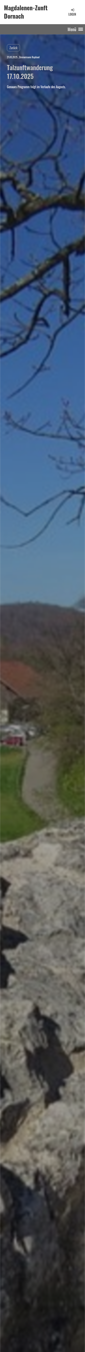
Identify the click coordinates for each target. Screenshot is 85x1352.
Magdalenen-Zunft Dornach (26, 12)
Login (72, 14)
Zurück (13, 47)
